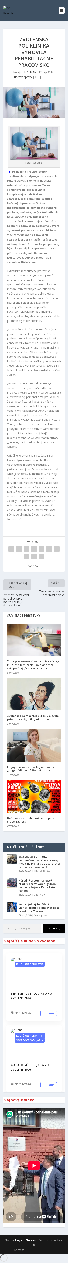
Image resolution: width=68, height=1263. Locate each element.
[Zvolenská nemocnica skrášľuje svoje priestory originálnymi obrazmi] (34, 694)
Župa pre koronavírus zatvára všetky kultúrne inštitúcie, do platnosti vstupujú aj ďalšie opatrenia (33, 664)
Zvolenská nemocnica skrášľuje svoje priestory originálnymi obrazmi (33, 717)
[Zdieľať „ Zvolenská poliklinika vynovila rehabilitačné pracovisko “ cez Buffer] (56, 549)
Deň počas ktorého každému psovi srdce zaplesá (31, 819)
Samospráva (40, 915)
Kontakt (19, 1250)
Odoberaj (54, 928)
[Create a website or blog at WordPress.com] (34, 1244)
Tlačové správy (23, 77)
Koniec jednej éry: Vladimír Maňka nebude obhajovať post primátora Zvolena (39, 907)
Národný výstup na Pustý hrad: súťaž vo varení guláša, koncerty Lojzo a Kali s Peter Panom (37, 886)
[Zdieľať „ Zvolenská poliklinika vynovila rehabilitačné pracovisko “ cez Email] (34, 556)
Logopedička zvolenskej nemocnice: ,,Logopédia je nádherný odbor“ (32, 768)
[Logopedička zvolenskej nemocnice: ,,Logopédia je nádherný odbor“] (34, 745)
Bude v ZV (39, 894)
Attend (49, 1013)
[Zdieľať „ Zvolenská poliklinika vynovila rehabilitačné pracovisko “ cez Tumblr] (34, 549)
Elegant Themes (25, 1240)
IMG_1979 (29, 72)
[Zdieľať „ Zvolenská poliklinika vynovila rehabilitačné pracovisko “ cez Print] (41, 556)
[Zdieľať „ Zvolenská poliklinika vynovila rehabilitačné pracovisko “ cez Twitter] (19, 549)
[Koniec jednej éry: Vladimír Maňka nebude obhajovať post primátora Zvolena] (12, 907)
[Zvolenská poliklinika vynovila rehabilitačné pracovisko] (34, 972)
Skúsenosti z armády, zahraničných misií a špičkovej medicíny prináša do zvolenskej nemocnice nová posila (39, 862)
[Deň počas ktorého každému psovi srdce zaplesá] (34, 796)
